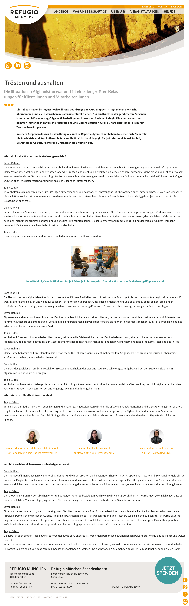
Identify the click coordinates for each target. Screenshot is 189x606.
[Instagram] (28, 65)
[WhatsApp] (9, 65)
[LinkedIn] (19, 65)
